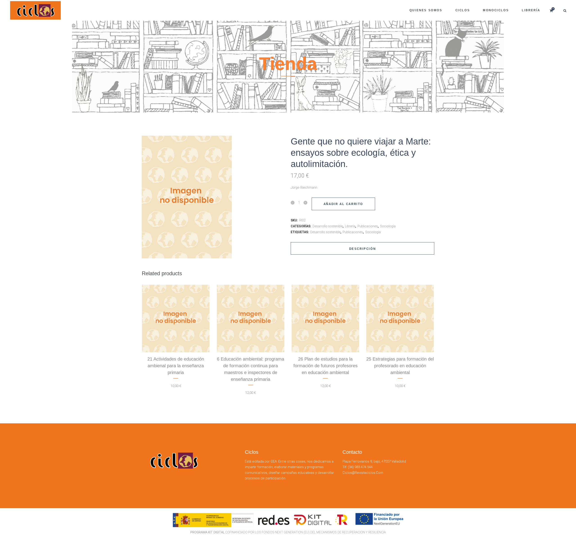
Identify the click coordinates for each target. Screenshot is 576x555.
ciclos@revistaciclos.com (362, 473)
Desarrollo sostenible (328, 226)
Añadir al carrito (343, 204)
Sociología (388, 226)
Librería (350, 226)
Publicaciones (368, 226)
